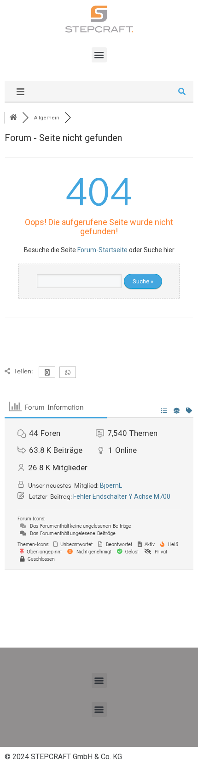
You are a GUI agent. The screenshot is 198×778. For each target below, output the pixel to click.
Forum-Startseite (102, 250)
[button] (99, 54)
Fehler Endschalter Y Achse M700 (121, 496)
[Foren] (13, 118)
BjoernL (111, 485)
